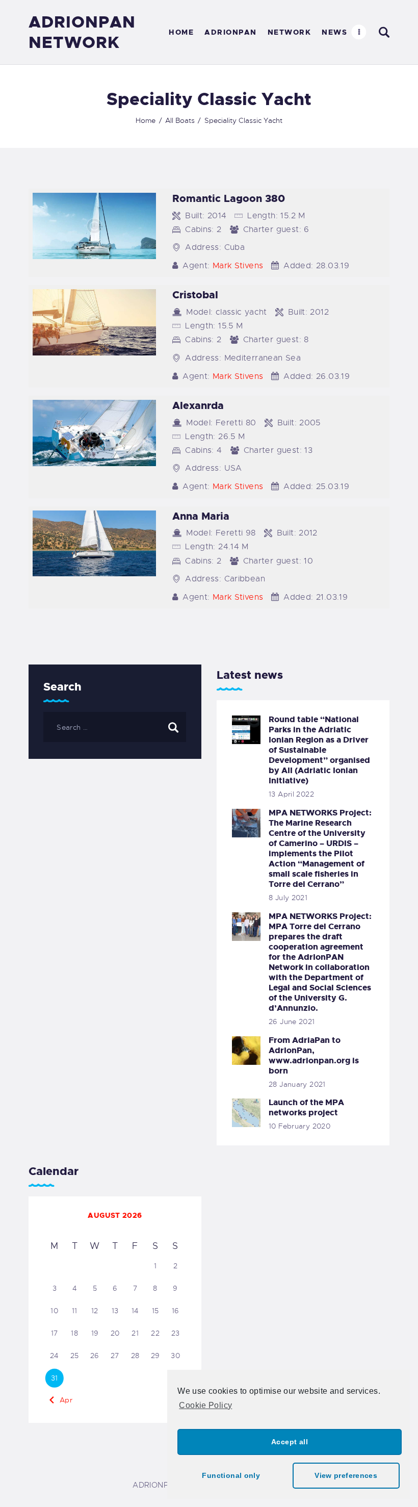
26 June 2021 (292, 1021)
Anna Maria (200, 516)
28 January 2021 (297, 1084)
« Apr (62, 1399)
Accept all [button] (289, 1442)
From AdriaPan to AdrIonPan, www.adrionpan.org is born (314, 1055)
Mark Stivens (238, 266)
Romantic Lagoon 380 (228, 198)
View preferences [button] (346, 1475)
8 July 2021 (288, 897)
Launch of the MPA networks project (306, 1107)
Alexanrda (198, 405)
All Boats (180, 120)
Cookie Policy (205, 1405)
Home (145, 120)
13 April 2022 (291, 794)
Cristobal (195, 294)
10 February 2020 (299, 1126)
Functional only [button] (231, 1475)
